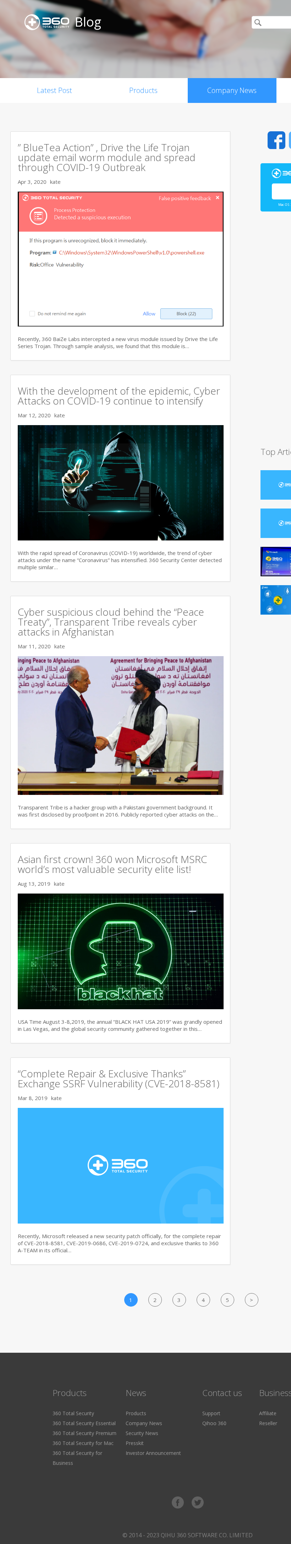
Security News (142, 1433)
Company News (232, 90)
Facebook (276, 140)
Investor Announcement (153, 1453)
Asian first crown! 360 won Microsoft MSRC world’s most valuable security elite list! (112, 864)
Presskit (135, 1443)
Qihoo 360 (214, 1423)
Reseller (268, 1423)
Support (211, 1413)
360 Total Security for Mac (83, 1443)
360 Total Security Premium (84, 1433)
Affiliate (267, 1413)
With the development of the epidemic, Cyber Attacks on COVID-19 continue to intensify (119, 395)
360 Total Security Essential (84, 1423)
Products (143, 90)
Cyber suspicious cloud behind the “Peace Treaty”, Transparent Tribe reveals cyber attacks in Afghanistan (111, 621)
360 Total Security (73, 1413)
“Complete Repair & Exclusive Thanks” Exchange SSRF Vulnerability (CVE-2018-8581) (118, 1078)
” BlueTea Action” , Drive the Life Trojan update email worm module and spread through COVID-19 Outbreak (107, 157)
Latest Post (54, 90)
